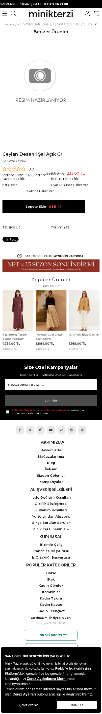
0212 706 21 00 (49, 4)
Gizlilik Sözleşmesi (51, 504)
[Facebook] (20, 430)
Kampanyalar (51, 482)
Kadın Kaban (51, 604)
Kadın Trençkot (51, 611)
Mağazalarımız (51, 456)
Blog (51, 463)
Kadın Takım (51, 598)
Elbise (51, 573)
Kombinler (51, 592)
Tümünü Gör (51, 286)
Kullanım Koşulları (51, 510)
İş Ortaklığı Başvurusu (51, 557)
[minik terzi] (51, 13)
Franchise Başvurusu (51, 551)
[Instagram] (41, 430)
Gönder (51, 401)
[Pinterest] (72, 430)
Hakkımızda (51, 450)
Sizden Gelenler (51, 475)
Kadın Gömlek (51, 585)
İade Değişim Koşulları (51, 497)
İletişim (51, 469)
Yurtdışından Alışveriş (51, 516)
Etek (51, 579)
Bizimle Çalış (51, 544)
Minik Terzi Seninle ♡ (51, 529)
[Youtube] (51, 430)
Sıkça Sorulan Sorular (51, 523)
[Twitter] (30, 430)
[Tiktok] (61, 430)
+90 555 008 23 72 (52, 635)
